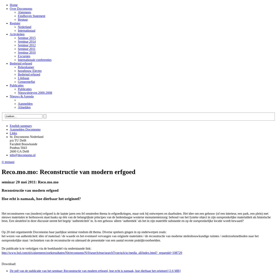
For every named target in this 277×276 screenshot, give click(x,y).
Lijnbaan (23, 78)
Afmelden (24, 107)
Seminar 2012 (27, 45)
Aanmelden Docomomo (25, 129)
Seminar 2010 (27, 52)
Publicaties (17, 85)
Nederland (24, 27)
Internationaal (26, 30)
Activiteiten (17, 34)
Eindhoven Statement (31, 16)
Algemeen (24, 12)
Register (15, 23)
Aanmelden (25, 103)
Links (13, 133)
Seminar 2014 (27, 41)
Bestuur (23, 19)
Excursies (24, 56)
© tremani (8, 162)
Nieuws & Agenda (22, 96)
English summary (21, 126)
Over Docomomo (21, 8)
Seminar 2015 (27, 38)
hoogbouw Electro (30, 71)
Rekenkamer (26, 67)
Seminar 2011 (26, 49)
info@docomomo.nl (22, 155)
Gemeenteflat (26, 81)
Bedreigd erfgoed (21, 63)
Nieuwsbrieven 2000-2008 (35, 92)
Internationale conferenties (35, 60)
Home (14, 5)
